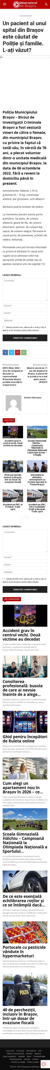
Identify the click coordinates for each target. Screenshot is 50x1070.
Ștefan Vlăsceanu (32, 397)
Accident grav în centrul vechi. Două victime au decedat (13, 443)
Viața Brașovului (16, 1059)
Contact (35, 1059)
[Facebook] (5, 352)
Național (38, 1053)
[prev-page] (22, 517)
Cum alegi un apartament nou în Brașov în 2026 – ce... (23, 787)
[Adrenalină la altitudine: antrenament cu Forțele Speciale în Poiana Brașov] (37, 466)
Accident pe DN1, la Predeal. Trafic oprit (13, 507)
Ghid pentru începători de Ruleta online (25, 739)
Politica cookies (33, 1062)
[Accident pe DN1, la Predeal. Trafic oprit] (13, 496)
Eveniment (6, 437)
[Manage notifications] (44, 1064)
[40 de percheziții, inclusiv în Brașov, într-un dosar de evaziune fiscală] (13, 466)
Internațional (31, 1051)
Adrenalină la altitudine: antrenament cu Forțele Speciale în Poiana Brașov (37, 480)
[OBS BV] (25, 4)
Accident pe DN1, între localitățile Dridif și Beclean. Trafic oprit (37, 508)
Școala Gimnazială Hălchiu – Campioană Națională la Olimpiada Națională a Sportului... (25, 842)
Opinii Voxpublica (9, 1056)
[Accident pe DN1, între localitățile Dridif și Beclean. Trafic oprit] (37, 496)
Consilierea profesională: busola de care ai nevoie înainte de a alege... (23, 688)
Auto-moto (10, 1051)
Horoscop (20, 1051)
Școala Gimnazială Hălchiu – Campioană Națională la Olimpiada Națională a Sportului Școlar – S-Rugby (37, 448)
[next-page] (26, 517)
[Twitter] (11, 352)
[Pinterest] (17, 352)
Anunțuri (27, 1059)
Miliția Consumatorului (15, 1053)
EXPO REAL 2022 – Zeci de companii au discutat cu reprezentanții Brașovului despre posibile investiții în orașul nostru (13, 376)
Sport (29, 1056)
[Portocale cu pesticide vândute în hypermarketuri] (25, 932)
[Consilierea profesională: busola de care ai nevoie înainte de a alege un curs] (25, 667)
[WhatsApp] (23, 352)
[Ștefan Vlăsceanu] (13, 403)
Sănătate (21, 1056)
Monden (29, 1053)
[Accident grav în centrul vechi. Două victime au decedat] (13, 432)
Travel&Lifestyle (39, 1056)
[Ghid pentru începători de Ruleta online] (25, 722)
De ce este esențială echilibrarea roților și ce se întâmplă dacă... (24, 901)
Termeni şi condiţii (18, 1062)
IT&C (40, 1051)
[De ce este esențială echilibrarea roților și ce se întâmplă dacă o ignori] (25, 881)
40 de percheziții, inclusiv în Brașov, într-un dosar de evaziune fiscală (13, 478)
